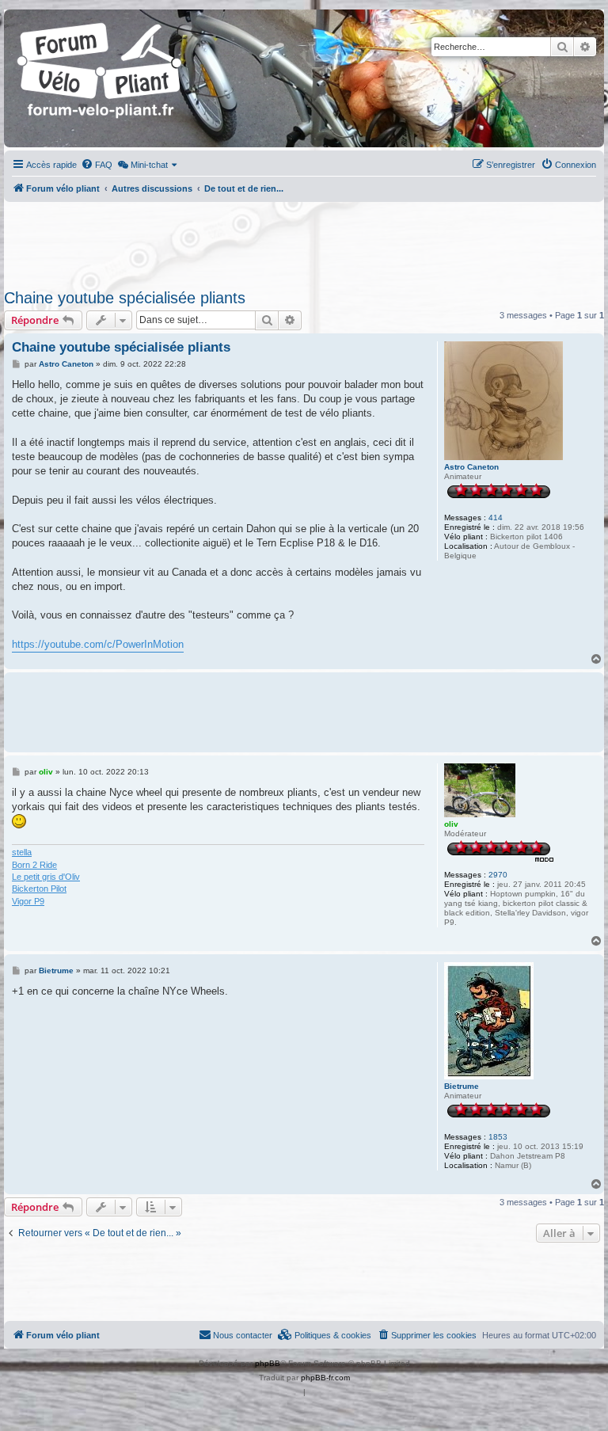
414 (495, 517)
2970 (497, 874)
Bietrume (461, 1086)
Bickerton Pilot (39, 888)
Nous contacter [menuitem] (242, 1335)
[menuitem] (96, 164)
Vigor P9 (28, 901)
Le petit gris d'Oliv (46, 876)
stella (22, 852)
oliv (451, 824)
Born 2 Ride (34, 865)
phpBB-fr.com (325, 1377)
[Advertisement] (304, 240)
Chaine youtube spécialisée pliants (124, 297)
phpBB (267, 1363)
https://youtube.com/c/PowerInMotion (98, 644)
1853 (497, 1136)
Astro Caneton (471, 466)
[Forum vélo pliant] (100, 78)
